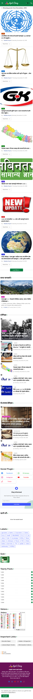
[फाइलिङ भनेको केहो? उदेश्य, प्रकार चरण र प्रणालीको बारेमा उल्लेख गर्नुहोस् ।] (6, 379)
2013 (16, 572)
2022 (16, 591)
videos (28, 543)
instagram (9, 477)
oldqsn (3, 541)
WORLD (12, 546)
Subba (3, 543)
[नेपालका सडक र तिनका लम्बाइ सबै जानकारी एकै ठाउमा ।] (6, 368)
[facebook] (9, 682)
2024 (16, 597)
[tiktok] (24, 682)
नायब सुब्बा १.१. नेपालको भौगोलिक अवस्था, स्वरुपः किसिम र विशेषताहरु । (16, 300)
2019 (16, 583)
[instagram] (18, 682)
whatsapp (26, 473)
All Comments (7, 653)
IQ (22, 535)
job (29, 535)
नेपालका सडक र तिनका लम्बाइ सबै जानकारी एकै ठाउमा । (16, 148)
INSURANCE (16, 535)
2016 (16, 575)
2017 (16, 577)
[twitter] (12, 682)
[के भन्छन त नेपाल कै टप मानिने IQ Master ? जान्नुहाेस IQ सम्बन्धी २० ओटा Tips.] (6, 346)
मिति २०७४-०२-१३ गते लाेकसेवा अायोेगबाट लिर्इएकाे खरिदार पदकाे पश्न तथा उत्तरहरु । (22, 390)
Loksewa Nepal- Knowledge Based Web (9, 645)
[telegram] (21, 682)
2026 (16, 602)
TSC (16, 543)
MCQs (22, 538)
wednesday (4, 546)
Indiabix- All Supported (24, 641)
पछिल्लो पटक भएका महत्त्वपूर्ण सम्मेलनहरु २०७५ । (14, 184)
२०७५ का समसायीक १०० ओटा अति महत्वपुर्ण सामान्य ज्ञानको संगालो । (15, 220)
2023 (16, 594)
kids (8, 538)
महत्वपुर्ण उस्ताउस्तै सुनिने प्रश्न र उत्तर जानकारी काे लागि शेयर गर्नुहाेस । (15, 112)
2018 (16, 580)
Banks (11, 532)
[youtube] (15, 682)
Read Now (5, 43)
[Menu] (2, 3)
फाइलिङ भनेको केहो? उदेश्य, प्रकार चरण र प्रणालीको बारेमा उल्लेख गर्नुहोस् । (22, 379)
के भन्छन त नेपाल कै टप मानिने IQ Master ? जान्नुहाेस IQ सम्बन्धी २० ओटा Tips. (22, 346)
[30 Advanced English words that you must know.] (6, 434)
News (27, 538)
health (8, 535)
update (22, 543)
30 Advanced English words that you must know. (20, 434)
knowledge (15, 538)
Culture (26, 532)
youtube (26, 477)
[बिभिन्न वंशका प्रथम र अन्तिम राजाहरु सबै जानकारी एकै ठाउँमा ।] (6, 456)
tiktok (9, 481)
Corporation (18, 532)
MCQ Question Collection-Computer (26, 645)
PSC (22, 541)
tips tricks (10, 543)
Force (3, 535)
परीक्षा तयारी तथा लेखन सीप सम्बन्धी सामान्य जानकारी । (22, 357)
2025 (16, 599)
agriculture (4, 532)
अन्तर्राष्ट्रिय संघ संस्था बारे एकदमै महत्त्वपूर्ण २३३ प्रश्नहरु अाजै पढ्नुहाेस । (16, 37)
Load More (16, 270)
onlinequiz (10, 541)
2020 (16, 586)
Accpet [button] (5, 696)
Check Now (11, 692)
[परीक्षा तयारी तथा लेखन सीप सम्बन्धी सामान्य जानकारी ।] (6, 357)
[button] (27, 3)
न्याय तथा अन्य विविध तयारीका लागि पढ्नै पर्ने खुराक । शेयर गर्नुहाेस (16, 74)
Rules (27, 541)
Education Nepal (6, 641)
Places (17, 541)
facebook (9, 473)
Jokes (3, 538)
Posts (4, 652)
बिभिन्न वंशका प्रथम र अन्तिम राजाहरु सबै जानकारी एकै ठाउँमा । (22, 456)
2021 (16, 588)
